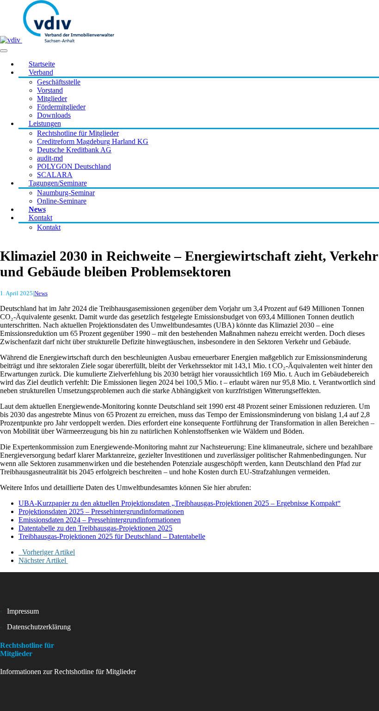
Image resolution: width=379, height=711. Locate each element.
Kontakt (40, 217)
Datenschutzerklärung (39, 627)
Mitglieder (52, 98)
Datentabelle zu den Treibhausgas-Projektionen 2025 (95, 528)
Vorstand (50, 90)
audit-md (50, 158)
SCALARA (55, 175)
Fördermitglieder (61, 107)
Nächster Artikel (43, 560)
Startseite (42, 64)
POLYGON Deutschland (74, 166)
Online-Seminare (61, 201)
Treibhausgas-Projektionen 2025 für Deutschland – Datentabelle (111, 536)
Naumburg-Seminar (66, 193)
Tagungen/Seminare (58, 183)
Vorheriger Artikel (46, 552)
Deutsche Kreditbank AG (74, 150)
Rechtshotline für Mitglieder (78, 133)
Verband (41, 72)
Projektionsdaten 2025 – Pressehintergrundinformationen (101, 511)
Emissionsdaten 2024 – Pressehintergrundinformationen (99, 520)
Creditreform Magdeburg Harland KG (92, 141)
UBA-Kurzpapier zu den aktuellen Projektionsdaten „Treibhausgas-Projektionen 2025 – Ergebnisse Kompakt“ (179, 503)
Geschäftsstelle (58, 82)
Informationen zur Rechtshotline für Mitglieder (68, 671)
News (37, 209)
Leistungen (45, 123)
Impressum (23, 611)
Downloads (54, 115)
